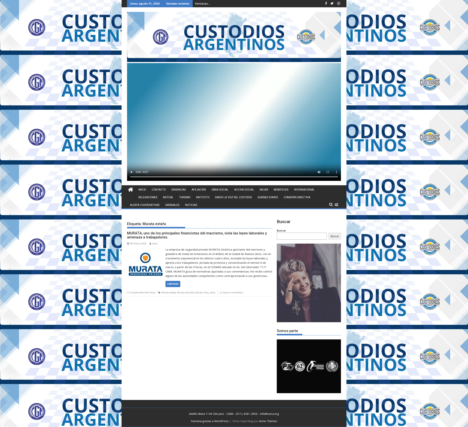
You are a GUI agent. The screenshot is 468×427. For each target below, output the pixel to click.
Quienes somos (268, 197)
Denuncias (178, 189)
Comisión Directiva (297, 197)
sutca (155, 243)
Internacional (304, 189)
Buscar (281, 230)
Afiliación (199, 189)
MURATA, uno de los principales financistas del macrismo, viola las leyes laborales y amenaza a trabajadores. (197, 235)
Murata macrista (185, 292)
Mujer (264, 189)
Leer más (172, 284)
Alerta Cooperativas (145, 205)
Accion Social (244, 189)
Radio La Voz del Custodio (233, 197)
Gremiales (172, 205)
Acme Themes (268, 421)
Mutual (168, 197)
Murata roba (201, 292)
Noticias (191, 205)
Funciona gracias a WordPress (210, 421)
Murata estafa (168, 292)
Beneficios (281, 189)
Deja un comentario (233, 292)
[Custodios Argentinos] (130, 189)
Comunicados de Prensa (142, 292)
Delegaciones (147, 197)
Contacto (159, 189)
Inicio (142, 189)
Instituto (203, 197)
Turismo (184, 197)
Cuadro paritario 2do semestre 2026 (218, 3)
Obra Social (220, 189)
